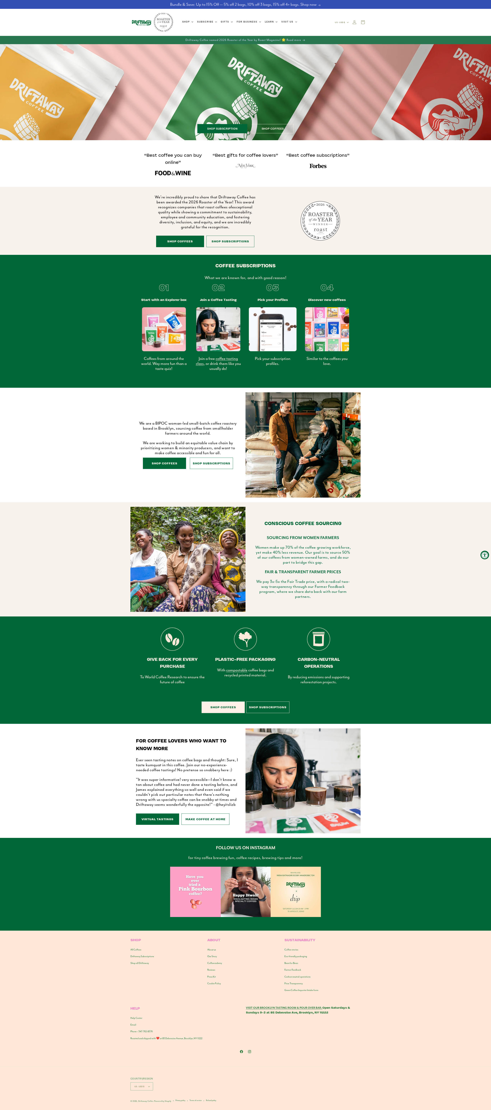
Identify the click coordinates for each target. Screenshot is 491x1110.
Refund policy (211, 1100)
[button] (187, 21)
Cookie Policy (214, 983)
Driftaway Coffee (146, 1101)
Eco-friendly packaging (295, 956)
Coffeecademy (214, 963)
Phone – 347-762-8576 (141, 1031)
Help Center (136, 1018)
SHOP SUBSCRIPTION (222, 128)
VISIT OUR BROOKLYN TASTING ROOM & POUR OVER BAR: (284, 1007)
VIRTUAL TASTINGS (158, 819)
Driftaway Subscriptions (142, 956)
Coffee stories (291, 949)
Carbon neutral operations (297, 976)
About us (211, 949)
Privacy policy (180, 1100)
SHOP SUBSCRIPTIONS (230, 241)
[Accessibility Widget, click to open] (484, 555)
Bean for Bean (291, 963)
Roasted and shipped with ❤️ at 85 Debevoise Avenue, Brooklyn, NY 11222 (166, 1038)
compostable (236, 670)
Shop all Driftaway (139, 963)
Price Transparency (293, 983)
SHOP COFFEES (273, 128)
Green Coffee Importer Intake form (301, 990)
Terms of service (195, 1100)
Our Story (212, 956)
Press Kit (211, 976)
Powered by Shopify (162, 1101)
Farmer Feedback (292, 969)
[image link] (245, 916)
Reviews (211, 969)
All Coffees (135, 949)
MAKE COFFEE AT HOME (205, 819)
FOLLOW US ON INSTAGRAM (245, 848)
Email (133, 1024)
